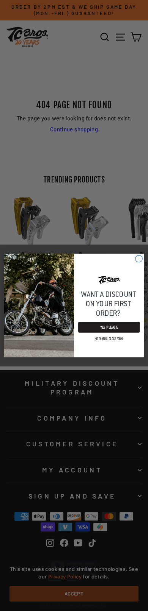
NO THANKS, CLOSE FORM (109, 338)
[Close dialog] (138, 258)
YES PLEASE (109, 327)
